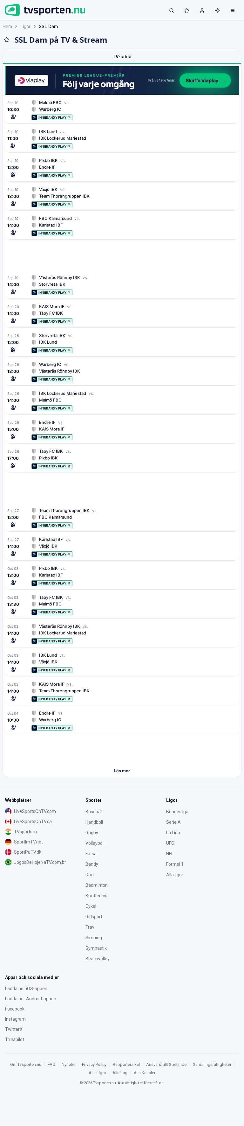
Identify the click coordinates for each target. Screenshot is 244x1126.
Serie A (173, 822)
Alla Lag (119, 1072)
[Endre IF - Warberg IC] (122, 720)
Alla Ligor (97, 1072)
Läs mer (122, 770)
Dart (89, 874)
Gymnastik (96, 948)
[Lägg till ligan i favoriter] (7, 40)
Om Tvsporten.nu (25, 1064)
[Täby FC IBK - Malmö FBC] (122, 604)
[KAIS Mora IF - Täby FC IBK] (122, 313)
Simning (93, 937)
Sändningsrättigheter (212, 1064)
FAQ (51, 1064)
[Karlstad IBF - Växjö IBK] (122, 546)
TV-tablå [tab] (122, 56)
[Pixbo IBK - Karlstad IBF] (122, 575)
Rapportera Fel (126, 1064)
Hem (7, 26)
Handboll (94, 822)
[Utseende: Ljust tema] (217, 10)
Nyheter (69, 1064)
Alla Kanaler (144, 1072)
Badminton (96, 885)
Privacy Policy (94, 1064)
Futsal (91, 853)
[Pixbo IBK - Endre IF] (122, 167)
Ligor (25, 26)
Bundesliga (177, 811)
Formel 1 (175, 864)
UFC (170, 843)
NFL (169, 853)
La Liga (173, 832)
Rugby (91, 832)
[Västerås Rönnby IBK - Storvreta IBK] (122, 284)
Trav (89, 927)
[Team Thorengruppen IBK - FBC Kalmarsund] (122, 517)
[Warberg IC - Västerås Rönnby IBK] (122, 371)
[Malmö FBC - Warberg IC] (122, 109)
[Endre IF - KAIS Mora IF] (122, 429)
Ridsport (93, 916)
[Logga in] (202, 10)
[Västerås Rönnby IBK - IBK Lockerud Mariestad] (122, 633)
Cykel (90, 906)
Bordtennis (96, 895)
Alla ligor (174, 874)
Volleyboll (95, 843)
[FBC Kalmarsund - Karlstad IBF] (122, 225)
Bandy (91, 864)
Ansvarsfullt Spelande (166, 1064)
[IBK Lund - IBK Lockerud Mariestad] (122, 138)
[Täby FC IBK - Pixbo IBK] (122, 458)
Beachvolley (97, 958)
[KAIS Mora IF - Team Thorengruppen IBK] (122, 691)
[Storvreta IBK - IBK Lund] (122, 342)
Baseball (94, 811)
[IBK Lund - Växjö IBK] (122, 662)
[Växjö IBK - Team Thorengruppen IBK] (122, 196)
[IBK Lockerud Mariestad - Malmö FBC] (122, 400)
